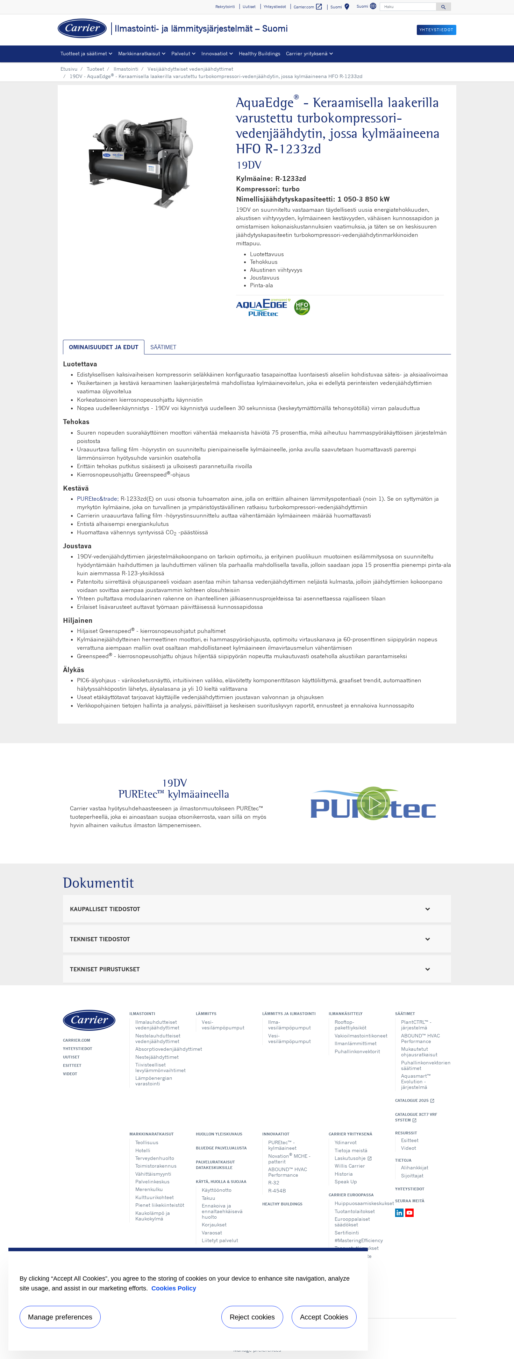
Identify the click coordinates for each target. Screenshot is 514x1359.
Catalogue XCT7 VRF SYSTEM (416, 1117)
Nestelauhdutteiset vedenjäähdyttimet (157, 1038)
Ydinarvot (346, 1142)
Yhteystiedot (77, 1048)
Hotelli (142, 1150)
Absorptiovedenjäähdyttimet (160, 1049)
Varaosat (212, 1232)
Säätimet (405, 1013)
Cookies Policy (173, 1288)
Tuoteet (95, 69)
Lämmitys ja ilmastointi (289, 1013)
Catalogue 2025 (415, 1100)
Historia (344, 1174)
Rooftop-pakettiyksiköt (350, 1024)
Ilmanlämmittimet (356, 1043)
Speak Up (346, 1181)
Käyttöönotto (216, 1190)
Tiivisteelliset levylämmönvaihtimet (160, 1067)
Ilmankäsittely (346, 1013)
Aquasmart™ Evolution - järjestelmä (416, 1081)
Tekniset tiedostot (100, 939)
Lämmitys (206, 1013)
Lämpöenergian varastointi (153, 1080)
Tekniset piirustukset (105, 969)
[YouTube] (409, 1212)
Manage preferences (60, 1317)
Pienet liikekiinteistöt (159, 1205)
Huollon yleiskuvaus (219, 1134)
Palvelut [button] (180, 53)
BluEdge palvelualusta (221, 1148)
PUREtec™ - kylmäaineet (282, 1145)
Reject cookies (252, 1317)
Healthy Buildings (259, 53)
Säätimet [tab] (163, 347)
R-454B (277, 1190)
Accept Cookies (324, 1317)
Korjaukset (214, 1224)
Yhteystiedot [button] (275, 6)
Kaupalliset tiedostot (105, 909)
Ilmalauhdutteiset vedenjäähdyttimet (157, 1024)
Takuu (208, 1198)
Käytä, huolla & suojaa (221, 1181)
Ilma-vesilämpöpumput (289, 1024)
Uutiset (71, 1057)
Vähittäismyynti (153, 1174)
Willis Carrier (350, 1166)
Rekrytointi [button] (225, 6)
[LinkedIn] (400, 1212)
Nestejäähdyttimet (157, 1057)
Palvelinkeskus (152, 1181)
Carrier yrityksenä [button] (307, 53)
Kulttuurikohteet (154, 1197)
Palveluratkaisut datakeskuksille (215, 1165)
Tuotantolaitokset (355, 1211)
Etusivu (69, 69)
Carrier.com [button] (308, 6)
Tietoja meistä (351, 1150)
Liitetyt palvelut (220, 1240)
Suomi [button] (341, 8)
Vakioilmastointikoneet (360, 1035)
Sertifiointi (347, 1232)
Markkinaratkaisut (151, 1134)
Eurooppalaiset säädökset (352, 1221)
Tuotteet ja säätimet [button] (83, 53)
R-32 (273, 1182)
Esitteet (72, 1065)
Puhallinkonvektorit (357, 1051)
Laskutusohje (353, 1158)
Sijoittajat (412, 1175)
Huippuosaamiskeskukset (360, 1203)
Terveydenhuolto (154, 1158)
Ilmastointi (126, 69)
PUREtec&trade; (98, 498)
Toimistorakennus (156, 1166)
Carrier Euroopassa (351, 1194)
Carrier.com (76, 1040)
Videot (70, 1073)
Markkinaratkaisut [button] (139, 53)
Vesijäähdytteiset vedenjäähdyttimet (190, 69)
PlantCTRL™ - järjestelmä (416, 1024)
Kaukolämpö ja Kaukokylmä (152, 1215)
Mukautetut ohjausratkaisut (419, 1051)
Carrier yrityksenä (350, 1134)
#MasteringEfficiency (359, 1240)
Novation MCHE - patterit (289, 1158)
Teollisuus (146, 1142)
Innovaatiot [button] (214, 53)
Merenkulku (149, 1189)
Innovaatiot (276, 1134)
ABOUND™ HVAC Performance (420, 1038)
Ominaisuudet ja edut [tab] (103, 347)
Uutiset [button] (249, 6)
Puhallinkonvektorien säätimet (426, 1065)
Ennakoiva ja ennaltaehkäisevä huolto (222, 1211)
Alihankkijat (414, 1167)
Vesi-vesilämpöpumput (223, 1024)
